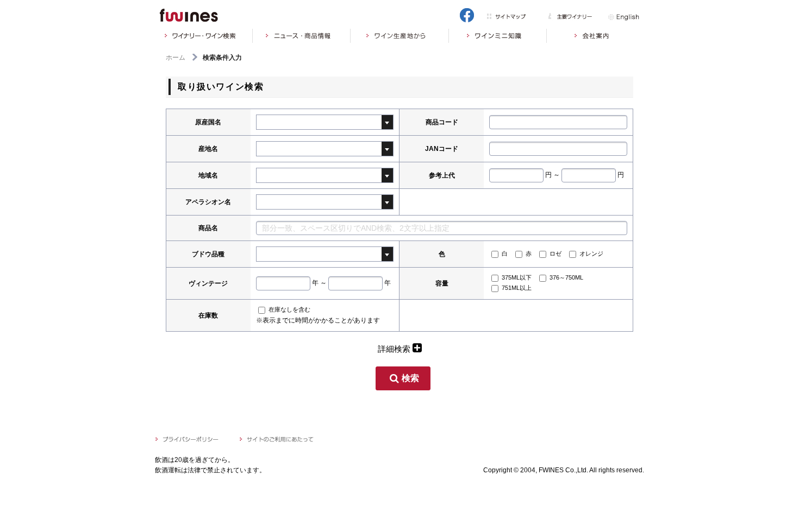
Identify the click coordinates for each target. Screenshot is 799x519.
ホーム (175, 57)
